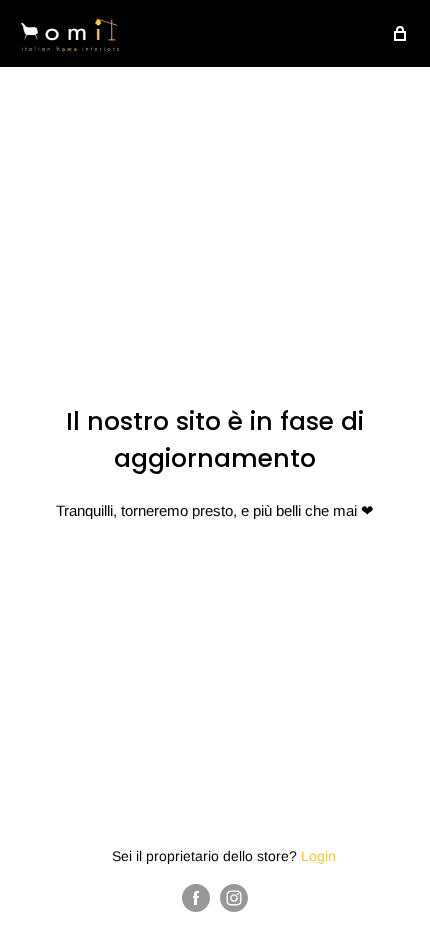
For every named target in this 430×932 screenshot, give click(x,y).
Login (318, 856)
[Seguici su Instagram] (234, 898)
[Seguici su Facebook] (196, 898)
